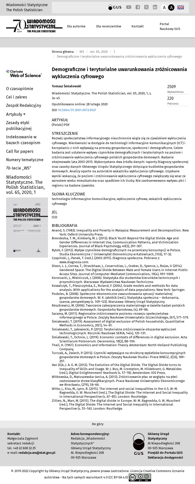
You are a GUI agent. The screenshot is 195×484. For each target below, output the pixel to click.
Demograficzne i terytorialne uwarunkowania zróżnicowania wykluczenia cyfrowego (119, 72)
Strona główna (63, 52)
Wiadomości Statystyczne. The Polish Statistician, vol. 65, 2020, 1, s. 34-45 (102, 95)
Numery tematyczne (24, 159)
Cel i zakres (16, 97)
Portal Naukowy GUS (170, 26)
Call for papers (20, 151)
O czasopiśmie (19, 88)
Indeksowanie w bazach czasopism (23, 140)
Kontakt (138, 26)
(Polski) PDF (61, 125)
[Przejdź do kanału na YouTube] (128, 7)
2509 (171, 86)
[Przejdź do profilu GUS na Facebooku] (138, 7)
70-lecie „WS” (18, 168)
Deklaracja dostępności (165, 457)
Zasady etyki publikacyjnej (19, 125)
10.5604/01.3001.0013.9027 (77, 110)
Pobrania (172, 103)
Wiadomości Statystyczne (27, 5)
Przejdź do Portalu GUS (165, 453)
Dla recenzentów (108, 26)
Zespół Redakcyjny (23, 105)
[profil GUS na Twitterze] (146, 8)
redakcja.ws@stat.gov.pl (37, 453)
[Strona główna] (34, 30)
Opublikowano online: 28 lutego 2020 (80, 104)
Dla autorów (76, 26)
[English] (180, 7)
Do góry (97, 424)
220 (170, 98)
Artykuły (14, 114)
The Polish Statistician (24, 10)
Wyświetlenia (175, 92)
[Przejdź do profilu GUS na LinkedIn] (155, 7)
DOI (74, 110)
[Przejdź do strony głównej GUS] (115, 7)
